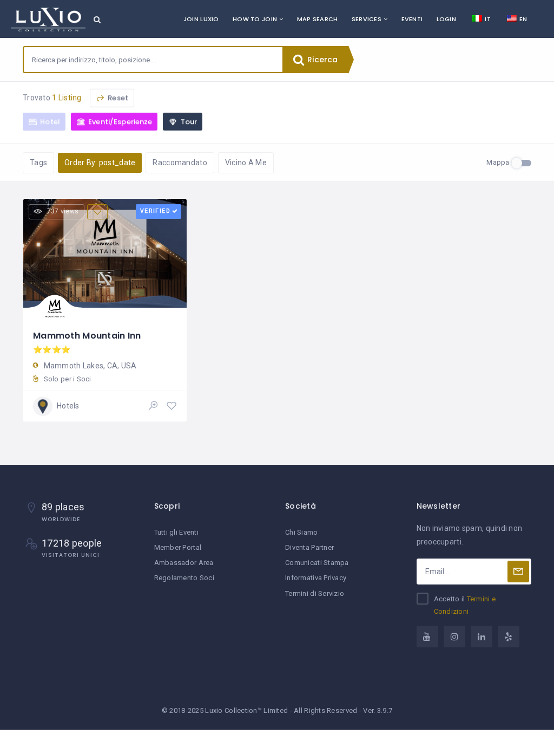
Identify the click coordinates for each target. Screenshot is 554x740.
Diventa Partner (309, 547)
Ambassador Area (184, 563)
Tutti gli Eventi (176, 532)
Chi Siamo (301, 532)
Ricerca (321, 59)
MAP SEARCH (317, 19)
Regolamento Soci (184, 578)
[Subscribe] (518, 571)
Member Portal (178, 547)
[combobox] (153, 59)
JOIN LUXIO (201, 19)
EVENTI (412, 19)
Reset (117, 98)
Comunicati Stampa (317, 563)
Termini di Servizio (314, 593)
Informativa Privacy (315, 578)
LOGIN (446, 19)
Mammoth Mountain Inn (87, 335)
